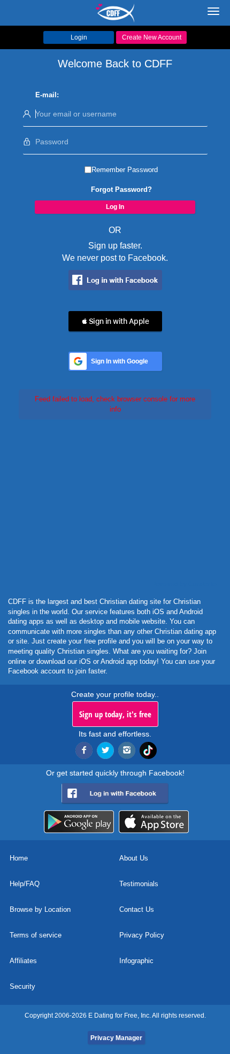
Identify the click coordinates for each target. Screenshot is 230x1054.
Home (19, 858)
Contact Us (136, 909)
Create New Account (151, 37)
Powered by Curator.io (184, 583)
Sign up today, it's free (115, 714)
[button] (115, 321)
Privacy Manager (116, 1038)
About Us (133, 858)
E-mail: (47, 95)
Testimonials (138, 884)
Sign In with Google (119, 361)
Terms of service (36, 935)
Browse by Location (40, 909)
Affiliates (23, 961)
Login (79, 37)
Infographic (136, 961)
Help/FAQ (25, 884)
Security (22, 986)
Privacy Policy (141, 935)
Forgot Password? (121, 189)
